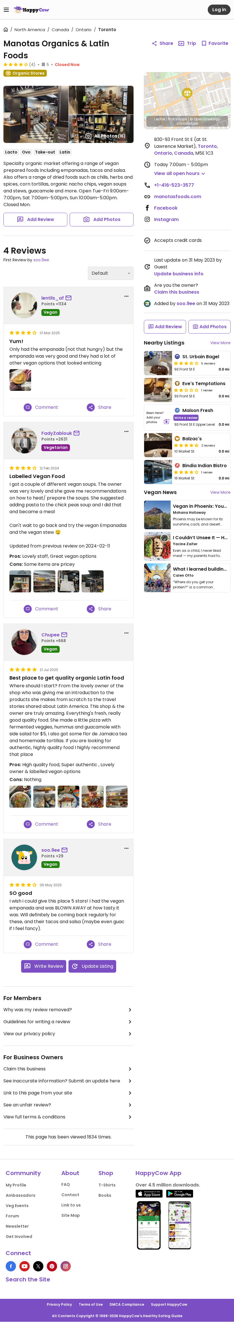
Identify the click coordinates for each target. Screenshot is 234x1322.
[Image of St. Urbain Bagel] (158, 363)
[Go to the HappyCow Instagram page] (65, 1266)
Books (104, 1195)
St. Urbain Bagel (200, 356)
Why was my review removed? (37, 1009)
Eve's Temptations (203, 383)
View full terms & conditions (34, 1117)
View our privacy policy (29, 1033)
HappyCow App (158, 1173)
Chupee (50, 635)
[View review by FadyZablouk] (24, 440)
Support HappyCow (169, 1304)
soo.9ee (41, 260)
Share (166, 43)
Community (23, 1173)
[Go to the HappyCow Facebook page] (11, 1266)
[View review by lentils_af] (24, 305)
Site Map (70, 1215)
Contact (70, 1195)
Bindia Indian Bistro (204, 465)
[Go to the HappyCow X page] (38, 1266)
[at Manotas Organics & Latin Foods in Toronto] (20, 581)
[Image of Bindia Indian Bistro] (158, 472)
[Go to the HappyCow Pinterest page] (52, 1266)
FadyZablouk (56, 433)
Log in (219, 9)
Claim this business (24, 1069)
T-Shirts (107, 1185)
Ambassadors (20, 1195)
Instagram (166, 219)
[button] (187, 94)
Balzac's (192, 438)
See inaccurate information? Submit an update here (61, 1081)
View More (220, 343)
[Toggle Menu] (6, 9)
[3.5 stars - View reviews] (186, 363)
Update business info (178, 273)
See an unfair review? (27, 1105)
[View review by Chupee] (24, 642)
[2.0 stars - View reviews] (186, 390)
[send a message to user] (69, 298)
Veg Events (17, 1205)
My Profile (16, 1185)
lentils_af (52, 298)
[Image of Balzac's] (158, 445)
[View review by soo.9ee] (24, 857)
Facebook (165, 208)
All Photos (110, 136)
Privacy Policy (59, 1304)
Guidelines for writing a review (36, 1021)
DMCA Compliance (127, 1304)
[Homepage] (31, 10)
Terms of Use (91, 1304)
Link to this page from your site (37, 1093)
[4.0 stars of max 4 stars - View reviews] (186, 472)
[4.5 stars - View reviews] (186, 445)
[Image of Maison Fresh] (158, 417)
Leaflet (160, 119)
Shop (105, 1173)
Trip (191, 43)
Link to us (71, 1205)
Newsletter (17, 1226)
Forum (12, 1216)
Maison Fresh (197, 410)
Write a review (185, 417)
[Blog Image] (157, 515)
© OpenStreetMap (205, 119)
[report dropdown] (126, 296)
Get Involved (19, 1236)
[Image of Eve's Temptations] (158, 390)
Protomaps (177, 119)
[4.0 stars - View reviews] (16, 64)
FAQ (65, 1184)
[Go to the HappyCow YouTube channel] (24, 1266)
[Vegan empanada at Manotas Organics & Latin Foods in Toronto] (20, 380)
